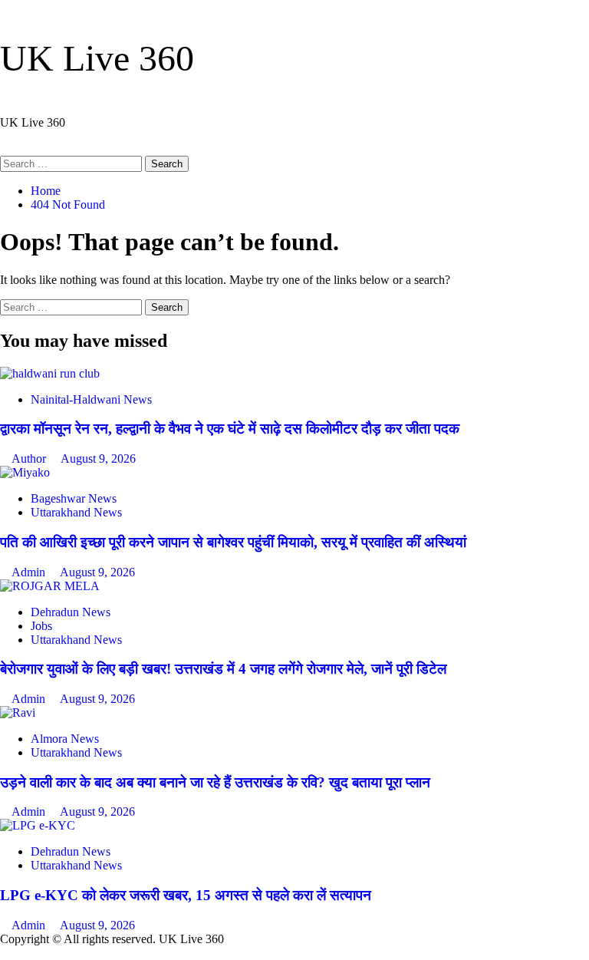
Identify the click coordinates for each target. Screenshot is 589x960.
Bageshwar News (74, 498)
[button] (4, 148)
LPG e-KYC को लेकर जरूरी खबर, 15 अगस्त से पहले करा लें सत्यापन (185, 895)
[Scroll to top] (4, 952)
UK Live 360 (97, 58)
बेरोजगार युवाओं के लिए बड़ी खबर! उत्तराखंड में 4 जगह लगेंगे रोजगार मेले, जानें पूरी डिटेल (223, 669)
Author (30, 458)
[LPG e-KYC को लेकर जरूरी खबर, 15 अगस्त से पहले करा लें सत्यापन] (37, 825)
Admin (30, 572)
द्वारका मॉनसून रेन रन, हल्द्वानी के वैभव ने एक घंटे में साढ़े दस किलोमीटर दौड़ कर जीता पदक (229, 429)
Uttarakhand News (76, 512)
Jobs (41, 625)
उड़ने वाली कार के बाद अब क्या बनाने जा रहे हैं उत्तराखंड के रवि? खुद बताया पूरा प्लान (215, 782)
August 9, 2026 (98, 458)
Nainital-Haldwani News (91, 399)
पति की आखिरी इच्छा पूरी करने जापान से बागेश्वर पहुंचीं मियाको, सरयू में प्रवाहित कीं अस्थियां (233, 542)
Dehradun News (70, 612)
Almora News (65, 738)
